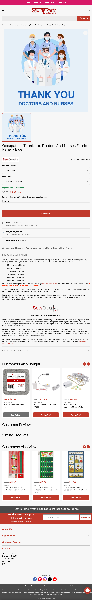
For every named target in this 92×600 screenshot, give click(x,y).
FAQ (4, 564)
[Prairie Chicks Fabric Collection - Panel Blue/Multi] (76, 476)
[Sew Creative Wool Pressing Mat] (16, 393)
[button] (3, 10)
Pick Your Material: (9, 165)
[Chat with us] (82, 10)
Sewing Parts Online (49, 284)
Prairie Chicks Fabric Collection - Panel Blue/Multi (75, 488)
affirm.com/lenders (69, 589)
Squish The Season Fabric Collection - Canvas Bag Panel (16, 488)
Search (85, 18)
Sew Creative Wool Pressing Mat (15, 405)
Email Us (6, 561)
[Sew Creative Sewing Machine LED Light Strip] (76, 393)
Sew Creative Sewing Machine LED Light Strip (73, 405)
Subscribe (85, 517)
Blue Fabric (14, 25)
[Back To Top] (88, 596)
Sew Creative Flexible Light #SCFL (45, 405)
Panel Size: (6, 177)
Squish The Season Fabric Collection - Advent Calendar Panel (45, 489)
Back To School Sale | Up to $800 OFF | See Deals (46, 3)
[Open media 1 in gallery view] (85, 33)
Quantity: (5, 201)
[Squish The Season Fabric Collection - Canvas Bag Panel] (16, 476)
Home (4, 25)
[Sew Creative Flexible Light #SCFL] (46, 393)
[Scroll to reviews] (46, 154)
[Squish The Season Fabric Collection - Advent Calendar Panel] (46, 476)
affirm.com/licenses (80, 592)
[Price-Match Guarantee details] (25, 240)
